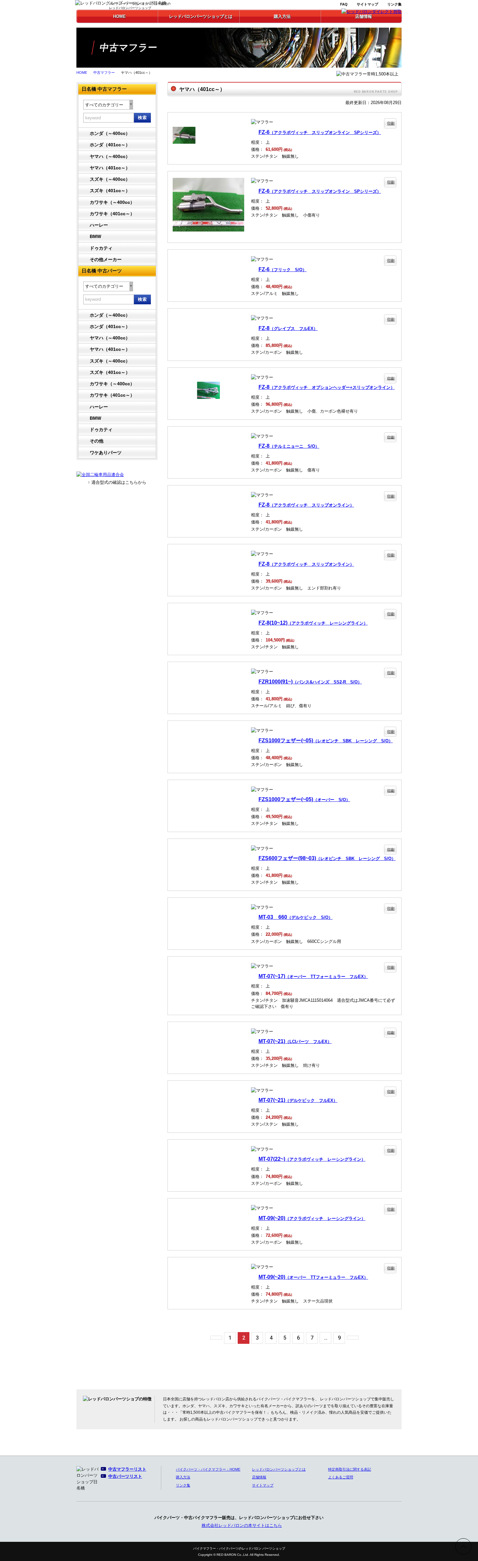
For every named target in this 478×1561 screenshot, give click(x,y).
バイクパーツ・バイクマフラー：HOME (208, 1469)
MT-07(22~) (312, 1159)
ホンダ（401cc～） (110, 144)
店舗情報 (259, 1477)
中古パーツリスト (125, 1476)
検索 (142, 117)
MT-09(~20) (312, 1218)
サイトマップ (367, 4)
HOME (81, 72)
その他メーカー (106, 259)
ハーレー (99, 225)
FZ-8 (288, 328)
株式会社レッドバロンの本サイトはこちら (242, 1525)
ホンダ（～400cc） (110, 133)
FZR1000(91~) (310, 681)
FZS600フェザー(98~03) (327, 858)
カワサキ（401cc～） (112, 213)
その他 (96, 440)
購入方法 (183, 1477)
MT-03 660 (296, 917)
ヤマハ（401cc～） (110, 167)
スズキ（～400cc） (110, 179)
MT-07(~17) (313, 976)
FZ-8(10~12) (313, 623)
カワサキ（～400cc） (112, 202)
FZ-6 (320, 132)
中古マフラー (104, 72)
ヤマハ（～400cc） (110, 156)
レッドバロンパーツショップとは (279, 1469)
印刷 (390, 123)
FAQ (344, 4)
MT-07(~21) (295, 1041)
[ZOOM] (208, 122)
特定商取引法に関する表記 (349, 1469)
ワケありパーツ (106, 452)
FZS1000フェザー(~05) (326, 740)
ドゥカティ (101, 248)
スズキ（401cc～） (110, 190)
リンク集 (394, 4)
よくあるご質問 (340, 1477)
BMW (95, 236)
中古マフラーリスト (127, 1469)
